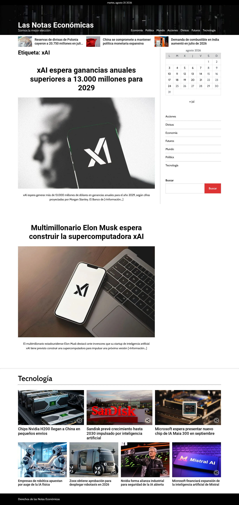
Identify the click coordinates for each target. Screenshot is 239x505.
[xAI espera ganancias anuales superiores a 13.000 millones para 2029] (86, 142)
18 (177, 80)
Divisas (185, 30)
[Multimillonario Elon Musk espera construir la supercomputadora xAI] (86, 291)
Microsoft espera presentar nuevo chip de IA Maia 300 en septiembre (185, 431)
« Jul (191, 101)
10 (169, 73)
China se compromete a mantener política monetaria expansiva (127, 41)
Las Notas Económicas (56, 25)
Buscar (170, 180)
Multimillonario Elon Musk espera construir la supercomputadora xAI (86, 232)
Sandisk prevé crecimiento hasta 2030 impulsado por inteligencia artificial (115, 433)
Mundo (160, 30)
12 (185, 73)
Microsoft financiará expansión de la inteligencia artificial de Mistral (196, 482)
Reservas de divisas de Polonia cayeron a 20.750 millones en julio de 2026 (59, 43)
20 (192, 80)
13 (192, 73)
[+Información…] (113, 199)
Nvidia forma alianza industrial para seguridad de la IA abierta (142, 482)
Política (149, 30)
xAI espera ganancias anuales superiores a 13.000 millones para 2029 (86, 79)
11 (177, 73)
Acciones (172, 30)
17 (169, 80)
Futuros (196, 30)
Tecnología (209, 30)
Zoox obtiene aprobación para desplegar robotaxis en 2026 (90, 482)
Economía (137, 30)
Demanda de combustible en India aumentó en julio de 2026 (195, 41)
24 (169, 86)
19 (185, 80)
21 (201, 80)
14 (200, 73)
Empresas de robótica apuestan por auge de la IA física (40, 482)
